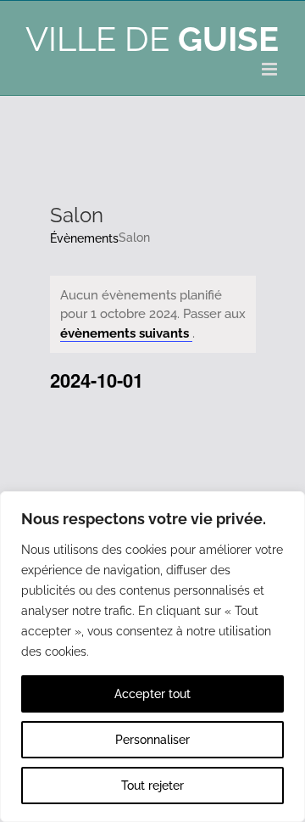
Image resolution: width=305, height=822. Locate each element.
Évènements (84, 238)
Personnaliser (152, 740)
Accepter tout (152, 694)
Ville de (152, 39)
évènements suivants (126, 333)
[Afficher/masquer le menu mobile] (271, 69)
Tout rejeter (152, 785)
